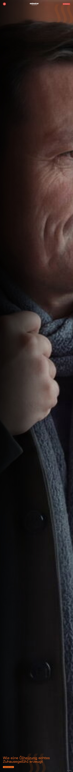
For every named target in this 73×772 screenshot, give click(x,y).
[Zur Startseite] (34, 4)
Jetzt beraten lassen (8, 767)
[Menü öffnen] (4, 3)
